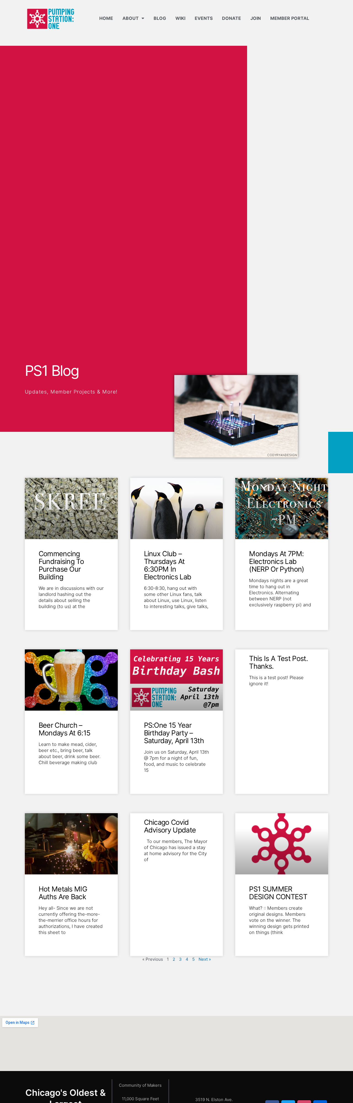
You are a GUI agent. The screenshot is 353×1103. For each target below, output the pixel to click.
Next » (205, 959)
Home (106, 18)
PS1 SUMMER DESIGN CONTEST (278, 893)
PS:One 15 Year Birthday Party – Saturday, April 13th (174, 733)
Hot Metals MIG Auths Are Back (63, 893)
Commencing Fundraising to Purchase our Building (61, 565)
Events (204, 18)
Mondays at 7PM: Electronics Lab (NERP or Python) (276, 561)
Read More (49, 615)
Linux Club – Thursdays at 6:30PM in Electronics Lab (167, 565)
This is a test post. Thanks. (278, 662)
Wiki (180, 18)
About (130, 18)
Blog (160, 18)
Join (255, 18)
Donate (231, 18)
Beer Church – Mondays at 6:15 (64, 729)
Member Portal (289, 18)
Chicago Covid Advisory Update (170, 826)
